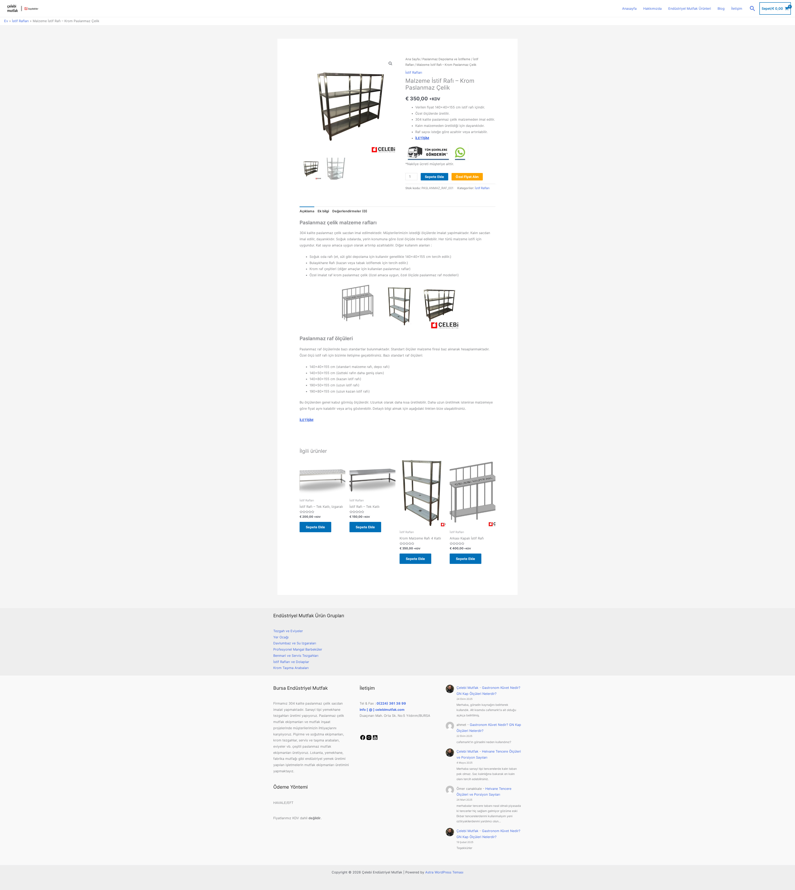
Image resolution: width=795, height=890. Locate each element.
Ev (6, 21)
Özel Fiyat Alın (467, 177)
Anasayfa (629, 8)
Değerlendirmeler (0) (349, 211)
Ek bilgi (323, 211)
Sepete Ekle (434, 177)
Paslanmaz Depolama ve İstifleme (446, 59)
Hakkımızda (652, 8)
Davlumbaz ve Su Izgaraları (294, 643)
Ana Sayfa (412, 59)
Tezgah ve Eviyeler (288, 631)
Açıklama (307, 211)
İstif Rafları (20, 21)
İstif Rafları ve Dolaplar (291, 662)
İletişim (736, 8)
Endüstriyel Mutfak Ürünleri (689, 8)
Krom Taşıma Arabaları (291, 668)
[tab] (307, 211)
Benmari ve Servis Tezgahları (295, 655)
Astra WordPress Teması (444, 872)
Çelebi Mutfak (467, 688)
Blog (721, 8)
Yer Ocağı (281, 637)
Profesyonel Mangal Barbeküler (297, 649)
